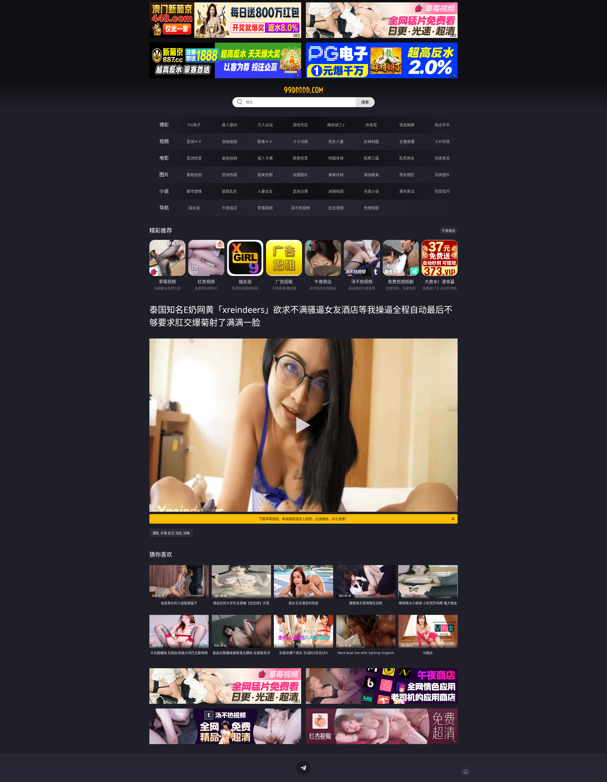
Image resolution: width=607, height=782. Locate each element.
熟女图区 (406, 174)
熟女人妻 (336, 141)
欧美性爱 (300, 158)
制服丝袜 (336, 158)
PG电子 (194, 125)
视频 (164, 141)
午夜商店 (229, 207)
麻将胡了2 (336, 125)
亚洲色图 (229, 174)
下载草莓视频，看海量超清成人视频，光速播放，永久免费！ (303, 519)
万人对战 (265, 125)
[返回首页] (465, 771)
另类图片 (442, 174)
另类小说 (371, 191)
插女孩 (194, 207)
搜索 (365, 102)
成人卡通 (265, 158)
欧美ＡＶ (265, 141)
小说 (164, 191)
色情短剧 (371, 207)
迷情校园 (336, 191)
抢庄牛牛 (442, 125)
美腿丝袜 (336, 174)
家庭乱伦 (229, 191)
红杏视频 (336, 207)
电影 (164, 158)
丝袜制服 (371, 141)
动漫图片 (300, 174)
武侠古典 (300, 191)
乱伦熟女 (406, 158)
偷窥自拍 (194, 174)
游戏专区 (300, 125)
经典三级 (371, 158)
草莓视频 (265, 207)
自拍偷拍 (229, 141)
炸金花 (371, 125)
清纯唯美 (371, 174)
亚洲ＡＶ (194, 141)
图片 (164, 174)
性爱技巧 (442, 191)
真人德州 (229, 125)
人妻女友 (265, 191)
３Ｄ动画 (300, 141)
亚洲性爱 (194, 158)
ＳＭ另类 (442, 141)
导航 (164, 208)
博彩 (164, 125)
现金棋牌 (406, 125)
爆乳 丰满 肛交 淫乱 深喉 (171, 533)
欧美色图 (265, 174)
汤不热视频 (300, 207)
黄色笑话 (406, 191)
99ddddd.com (303, 90)
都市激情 (194, 191)
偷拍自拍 (229, 158)
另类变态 (442, 158)
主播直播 (406, 141)
